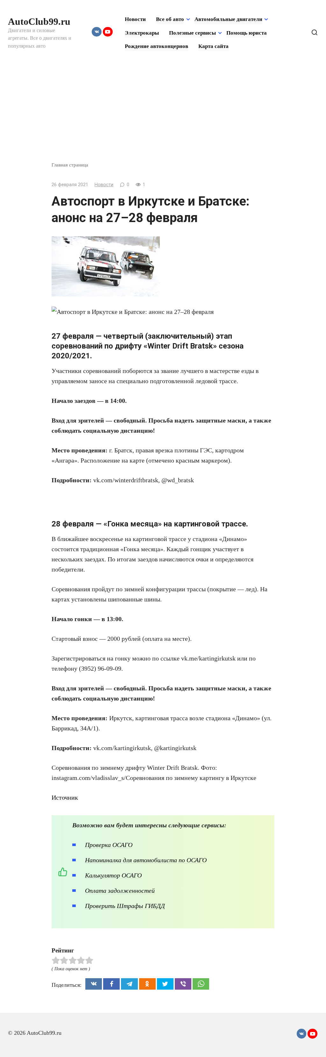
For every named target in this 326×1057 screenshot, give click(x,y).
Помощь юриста (246, 33)
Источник (65, 797)
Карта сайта (213, 46)
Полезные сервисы (192, 33)
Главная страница (70, 164)
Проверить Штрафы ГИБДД (125, 905)
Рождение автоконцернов (156, 46)
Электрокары (142, 33)
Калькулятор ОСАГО (113, 875)
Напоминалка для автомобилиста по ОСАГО (146, 860)
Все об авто (170, 19)
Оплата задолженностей (120, 890)
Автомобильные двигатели (228, 19)
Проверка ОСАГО (108, 844)
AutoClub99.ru (39, 21)
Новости (135, 19)
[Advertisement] (163, 113)
